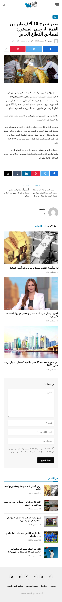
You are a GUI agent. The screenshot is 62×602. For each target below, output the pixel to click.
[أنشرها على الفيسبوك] (50, 49)
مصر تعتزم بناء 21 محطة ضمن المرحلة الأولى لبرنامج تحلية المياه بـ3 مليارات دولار (45, 192)
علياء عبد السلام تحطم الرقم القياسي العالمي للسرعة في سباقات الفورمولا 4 (24, 550)
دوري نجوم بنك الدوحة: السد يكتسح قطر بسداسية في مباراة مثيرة (24, 519)
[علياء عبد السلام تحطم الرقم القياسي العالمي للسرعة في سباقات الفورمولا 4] (51, 552)
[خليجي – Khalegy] (31, 4)
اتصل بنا (44, 586)
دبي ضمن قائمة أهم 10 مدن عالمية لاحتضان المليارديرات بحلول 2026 (31, 364)
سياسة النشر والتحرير (14, 586)
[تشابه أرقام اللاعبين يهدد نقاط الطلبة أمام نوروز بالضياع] (51, 537)
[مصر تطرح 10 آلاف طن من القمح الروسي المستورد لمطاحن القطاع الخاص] (31, 69)
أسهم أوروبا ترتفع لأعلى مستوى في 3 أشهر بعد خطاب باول (16, 192)
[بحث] (4, 4)
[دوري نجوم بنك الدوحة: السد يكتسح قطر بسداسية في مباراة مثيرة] (51, 521)
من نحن (53, 586)
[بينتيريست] (18, 49)
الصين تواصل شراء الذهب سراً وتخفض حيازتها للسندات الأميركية (32, 315)
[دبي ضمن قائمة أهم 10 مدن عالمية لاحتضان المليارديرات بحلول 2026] (31, 342)
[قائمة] (57, 4)
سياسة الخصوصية (32, 586)
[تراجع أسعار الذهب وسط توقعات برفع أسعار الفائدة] (31, 247)
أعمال (55, 17)
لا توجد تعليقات (25, 41)
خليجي (50, 41)
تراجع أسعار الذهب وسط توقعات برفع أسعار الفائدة (34, 267)
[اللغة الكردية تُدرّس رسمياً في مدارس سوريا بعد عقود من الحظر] (51, 505)
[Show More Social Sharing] (6, 49)
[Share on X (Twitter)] (34, 49)
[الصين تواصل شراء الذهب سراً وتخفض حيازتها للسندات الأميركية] (31, 293)
